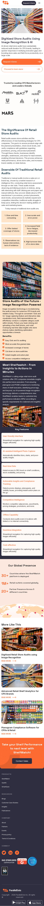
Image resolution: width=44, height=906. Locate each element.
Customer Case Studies (10, 803)
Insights (4, 807)
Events (4, 830)
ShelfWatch (6, 779)
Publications (6, 811)
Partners (5, 826)
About (4, 822)
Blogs (4, 799)
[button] (39, 3)
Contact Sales (22, 761)
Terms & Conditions (8, 838)
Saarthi (4, 783)
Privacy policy (6, 834)
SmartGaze (5, 787)
